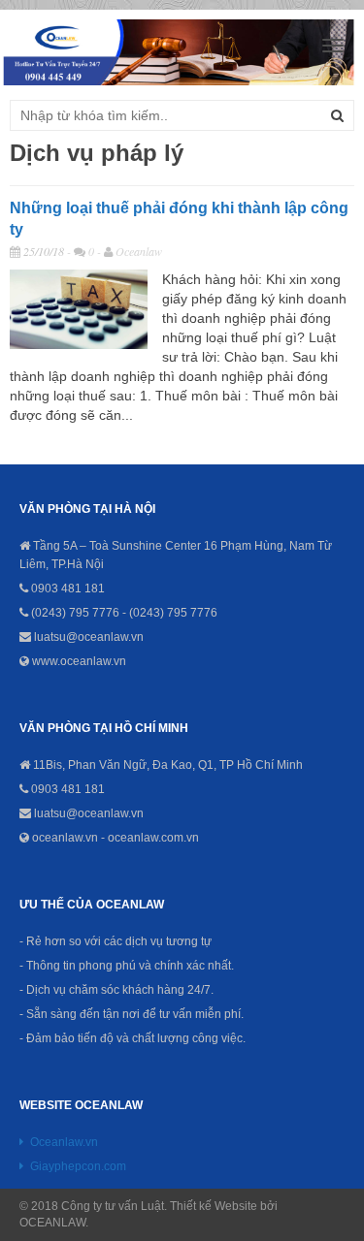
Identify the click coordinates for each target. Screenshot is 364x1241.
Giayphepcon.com (78, 1166)
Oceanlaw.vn (64, 1142)
